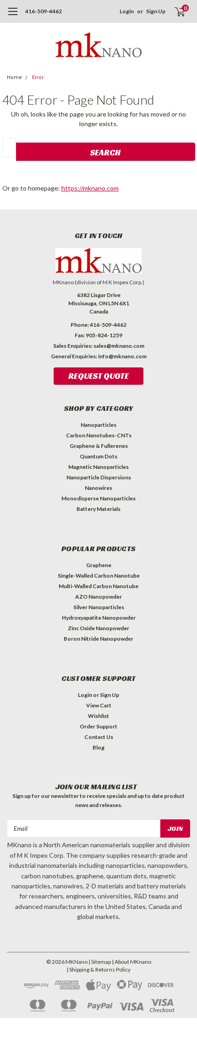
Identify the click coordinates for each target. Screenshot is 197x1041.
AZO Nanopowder (98, 596)
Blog (98, 747)
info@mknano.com (122, 356)
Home (14, 77)
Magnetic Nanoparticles (98, 466)
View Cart (98, 705)
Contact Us (98, 736)
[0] (174, 11)
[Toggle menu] (12, 16)
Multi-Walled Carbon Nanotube (98, 586)
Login (127, 11)
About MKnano (133, 961)
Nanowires (98, 487)
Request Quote (98, 376)
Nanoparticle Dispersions (98, 477)
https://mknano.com (90, 188)
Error (38, 77)
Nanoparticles (98, 424)
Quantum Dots (98, 456)
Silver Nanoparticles (98, 607)
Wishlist (98, 715)
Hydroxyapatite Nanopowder (99, 617)
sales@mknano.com (118, 345)
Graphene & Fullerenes (99, 445)
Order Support (98, 726)
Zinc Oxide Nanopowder (98, 628)
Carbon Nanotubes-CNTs (98, 435)
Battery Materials (98, 508)
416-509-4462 (43, 11)
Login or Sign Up (98, 694)
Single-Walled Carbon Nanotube (99, 575)
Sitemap (101, 961)
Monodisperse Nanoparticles (98, 498)
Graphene (98, 565)
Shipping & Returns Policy (100, 969)
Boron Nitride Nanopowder (98, 638)
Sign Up (155, 11)
